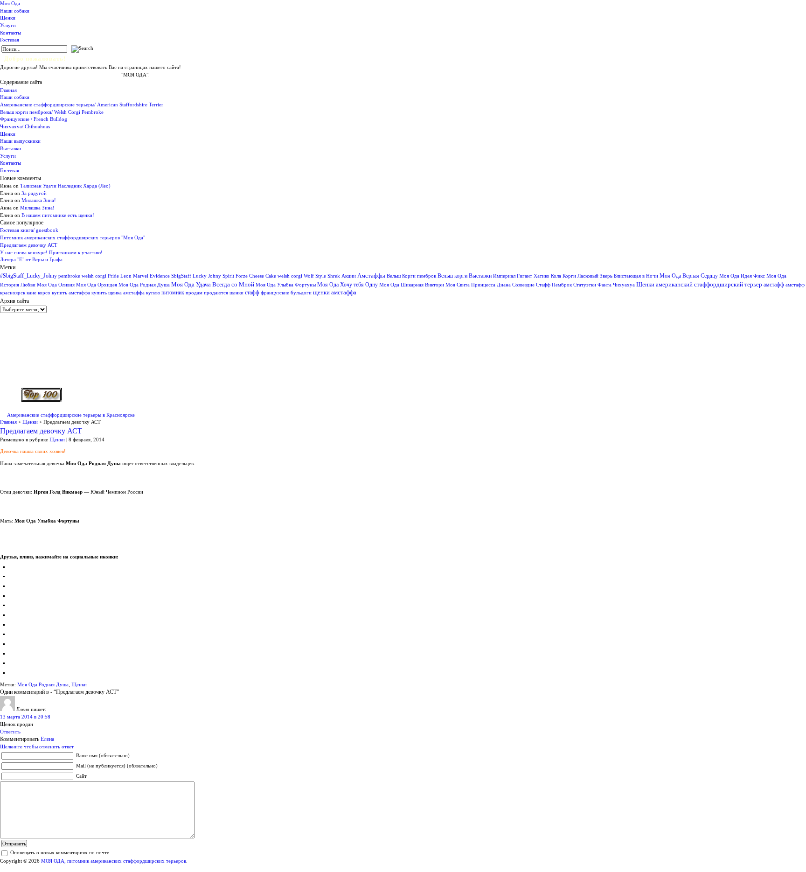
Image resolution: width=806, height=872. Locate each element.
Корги (569, 276)
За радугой (34, 193)
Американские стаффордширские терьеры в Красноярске (71, 415)
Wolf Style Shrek (322, 276)
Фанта (604, 284)
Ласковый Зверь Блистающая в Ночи (617, 276)
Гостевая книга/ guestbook (29, 230)
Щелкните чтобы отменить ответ (37, 746)
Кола (556, 276)
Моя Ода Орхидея (96, 284)
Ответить (10, 731)
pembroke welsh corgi (82, 276)
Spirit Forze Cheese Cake (249, 276)
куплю (153, 292)
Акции (348, 276)
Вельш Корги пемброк (411, 276)
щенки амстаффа (334, 292)
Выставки (10, 148)
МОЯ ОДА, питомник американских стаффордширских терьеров (113, 861)
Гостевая (9, 39)
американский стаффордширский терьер (709, 284)
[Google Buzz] (13, 633)
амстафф (774, 284)
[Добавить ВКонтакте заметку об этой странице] (13, 566)
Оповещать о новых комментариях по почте (59, 852)
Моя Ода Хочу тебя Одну (347, 284)
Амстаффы (371, 275)
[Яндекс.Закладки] (13, 643)
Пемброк (562, 284)
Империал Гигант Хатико (521, 276)
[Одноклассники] (13, 576)
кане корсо (38, 292)
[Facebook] (13, 595)
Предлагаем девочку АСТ (28, 245)
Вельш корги (452, 275)
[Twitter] (13, 604)
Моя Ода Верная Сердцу (689, 275)
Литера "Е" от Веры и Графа (31, 259)
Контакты (10, 32)
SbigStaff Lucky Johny (196, 276)
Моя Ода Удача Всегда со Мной (212, 284)
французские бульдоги (286, 292)
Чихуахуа (624, 284)
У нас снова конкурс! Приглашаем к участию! (51, 252)
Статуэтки (584, 284)
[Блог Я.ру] (13, 672)
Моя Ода (10, 3)
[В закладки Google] (13, 624)
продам (194, 292)
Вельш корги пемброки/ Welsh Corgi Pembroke (52, 112)
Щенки (7, 18)
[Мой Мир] (13, 585)
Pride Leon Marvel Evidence (139, 276)
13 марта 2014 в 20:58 (25, 716)
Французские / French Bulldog (33, 119)
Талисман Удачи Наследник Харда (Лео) (65, 185)
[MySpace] (13, 653)
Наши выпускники (20, 141)
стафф (252, 292)
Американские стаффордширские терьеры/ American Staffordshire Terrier (81, 104)
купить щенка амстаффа (118, 292)
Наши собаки (14, 11)
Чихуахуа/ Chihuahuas (25, 126)
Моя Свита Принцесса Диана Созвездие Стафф (497, 284)
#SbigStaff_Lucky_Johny (28, 275)
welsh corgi (290, 276)
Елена (47, 739)
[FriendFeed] (13, 662)
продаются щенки (223, 292)
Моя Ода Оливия (56, 284)
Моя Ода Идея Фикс (742, 276)
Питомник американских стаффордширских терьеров (60, 74)
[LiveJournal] (13, 614)
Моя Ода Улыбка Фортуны (286, 284)
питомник (172, 293)
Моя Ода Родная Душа (144, 284)
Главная (8, 90)
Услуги (8, 25)
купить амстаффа (71, 292)
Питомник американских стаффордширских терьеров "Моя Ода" (72, 237)
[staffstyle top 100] (41, 400)
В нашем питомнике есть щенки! (57, 215)
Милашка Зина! (38, 200)
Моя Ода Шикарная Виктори (411, 284)
